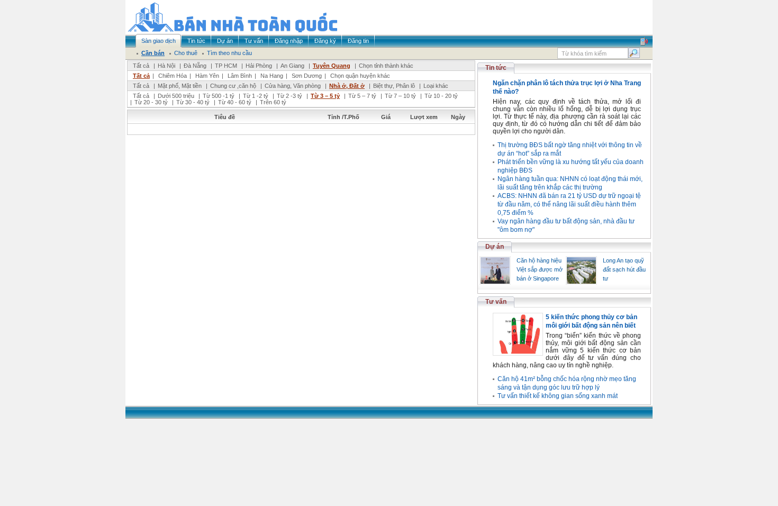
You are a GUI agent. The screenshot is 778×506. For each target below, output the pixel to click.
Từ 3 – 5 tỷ (325, 96)
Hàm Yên (207, 76)
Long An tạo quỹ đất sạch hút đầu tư (624, 269)
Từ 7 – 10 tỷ (400, 96)
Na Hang (271, 76)
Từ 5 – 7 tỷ (362, 96)
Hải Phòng (259, 65)
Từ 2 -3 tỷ (289, 96)
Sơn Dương (307, 76)
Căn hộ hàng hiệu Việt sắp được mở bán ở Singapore (540, 269)
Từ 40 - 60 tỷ (234, 102)
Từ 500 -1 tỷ (218, 96)
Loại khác (435, 86)
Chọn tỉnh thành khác (386, 65)
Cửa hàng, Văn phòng (293, 86)
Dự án (494, 246)
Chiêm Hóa (172, 76)
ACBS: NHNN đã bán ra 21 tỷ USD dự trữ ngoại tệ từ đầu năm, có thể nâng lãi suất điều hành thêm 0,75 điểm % (569, 204)
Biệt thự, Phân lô (394, 86)
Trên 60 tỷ (273, 102)
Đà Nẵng (195, 65)
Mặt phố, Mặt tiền (180, 86)
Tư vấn (495, 301)
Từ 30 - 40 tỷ (193, 102)
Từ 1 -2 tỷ (255, 96)
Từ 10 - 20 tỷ (441, 96)
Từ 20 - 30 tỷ (151, 102)
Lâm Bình (240, 76)
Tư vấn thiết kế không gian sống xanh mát (557, 396)
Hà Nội (166, 65)
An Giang (292, 65)
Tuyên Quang (331, 65)
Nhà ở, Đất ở (347, 86)
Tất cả (141, 65)
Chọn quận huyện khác (360, 76)
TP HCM (226, 65)
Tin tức (495, 67)
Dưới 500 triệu (176, 96)
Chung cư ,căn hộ (233, 86)
